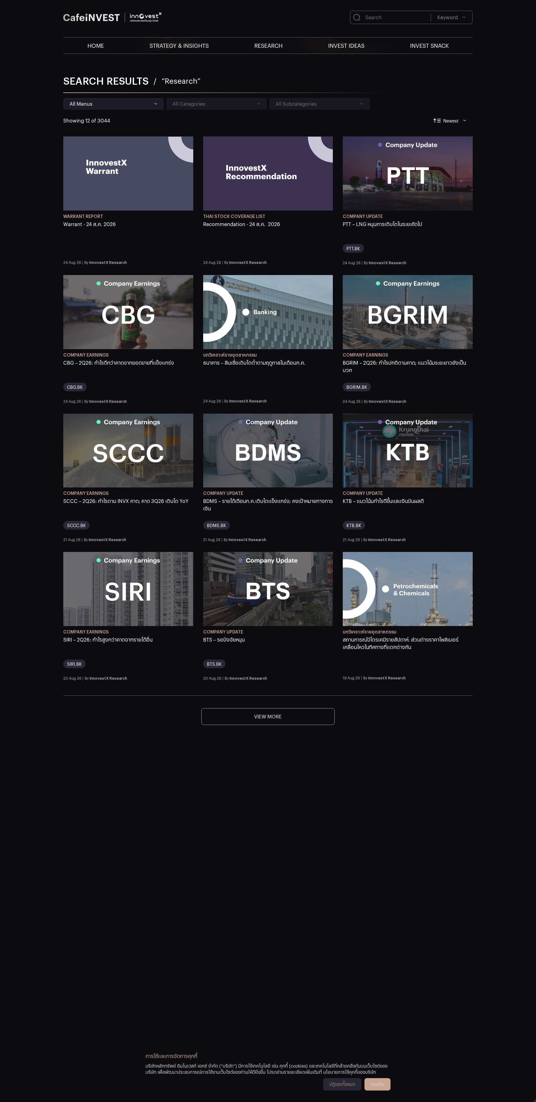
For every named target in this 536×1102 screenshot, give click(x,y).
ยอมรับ (377, 1084)
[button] (128, 239)
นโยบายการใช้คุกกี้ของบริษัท (349, 1072)
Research (268, 45)
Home (95, 45)
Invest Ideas (346, 45)
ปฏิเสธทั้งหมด (342, 1084)
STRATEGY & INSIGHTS (179, 45)
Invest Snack (429, 45)
